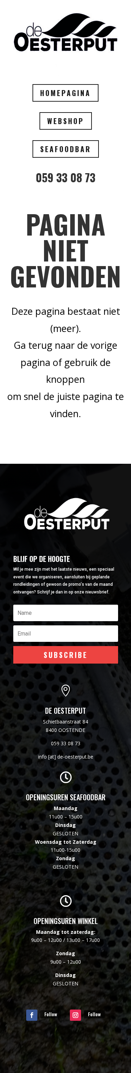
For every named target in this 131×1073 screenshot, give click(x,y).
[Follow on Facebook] (31, 1015)
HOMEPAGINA (65, 93)
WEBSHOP (65, 121)
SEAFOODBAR (65, 149)
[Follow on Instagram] (75, 1015)
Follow (50, 1014)
